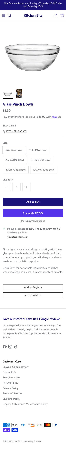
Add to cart (33, 201)
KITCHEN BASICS (16, 131)
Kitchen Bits (15, 441)
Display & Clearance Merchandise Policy (25, 404)
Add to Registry (33, 287)
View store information (17, 237)
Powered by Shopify (32, 441)
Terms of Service (12, 393)
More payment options (33, 221)
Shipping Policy (11, 398)
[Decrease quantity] (7, 187)
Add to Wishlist (33, 295)
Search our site (11, 377)
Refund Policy (10, 382)
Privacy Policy (10, 388)
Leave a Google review (16, 366)
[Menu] (3, 15)
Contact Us (9, 372)
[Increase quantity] (26, 187)
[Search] (11, 15)
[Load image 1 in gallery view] (33, 54)
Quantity (8, 179)
